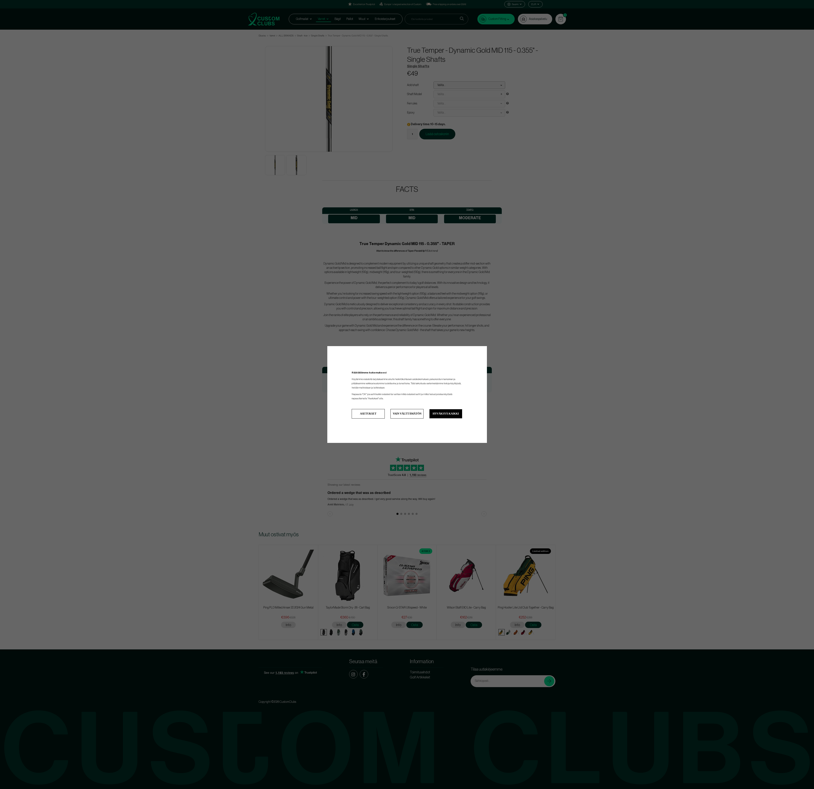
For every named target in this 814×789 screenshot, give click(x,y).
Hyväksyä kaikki (446, 413)
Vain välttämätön (407, 413)
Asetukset (368, 413)
